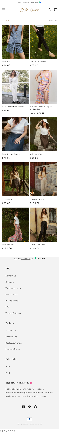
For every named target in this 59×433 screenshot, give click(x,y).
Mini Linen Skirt (8, 199)
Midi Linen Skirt (36, 154)
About (8, 366)
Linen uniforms (12, 349)
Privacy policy (11, 300)
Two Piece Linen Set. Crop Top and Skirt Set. (41, 108)
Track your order (13, 288)
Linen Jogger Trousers (38, 61)
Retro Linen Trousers (37, 199)
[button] (3, 10)
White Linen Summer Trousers (13, 107)
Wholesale (10, 330)
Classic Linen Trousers (38, 244)
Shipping (9, 282)
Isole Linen (25, 424)
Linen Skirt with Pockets (11, 154)
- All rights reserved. (35, 424)
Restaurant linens (13, 343)
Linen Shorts (6, 61)
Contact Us (10, 276)
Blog (7, 372)
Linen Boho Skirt (8, 244)
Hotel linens (11, 336)
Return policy (11, 294)
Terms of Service (13, 313)
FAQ (7, 307)
